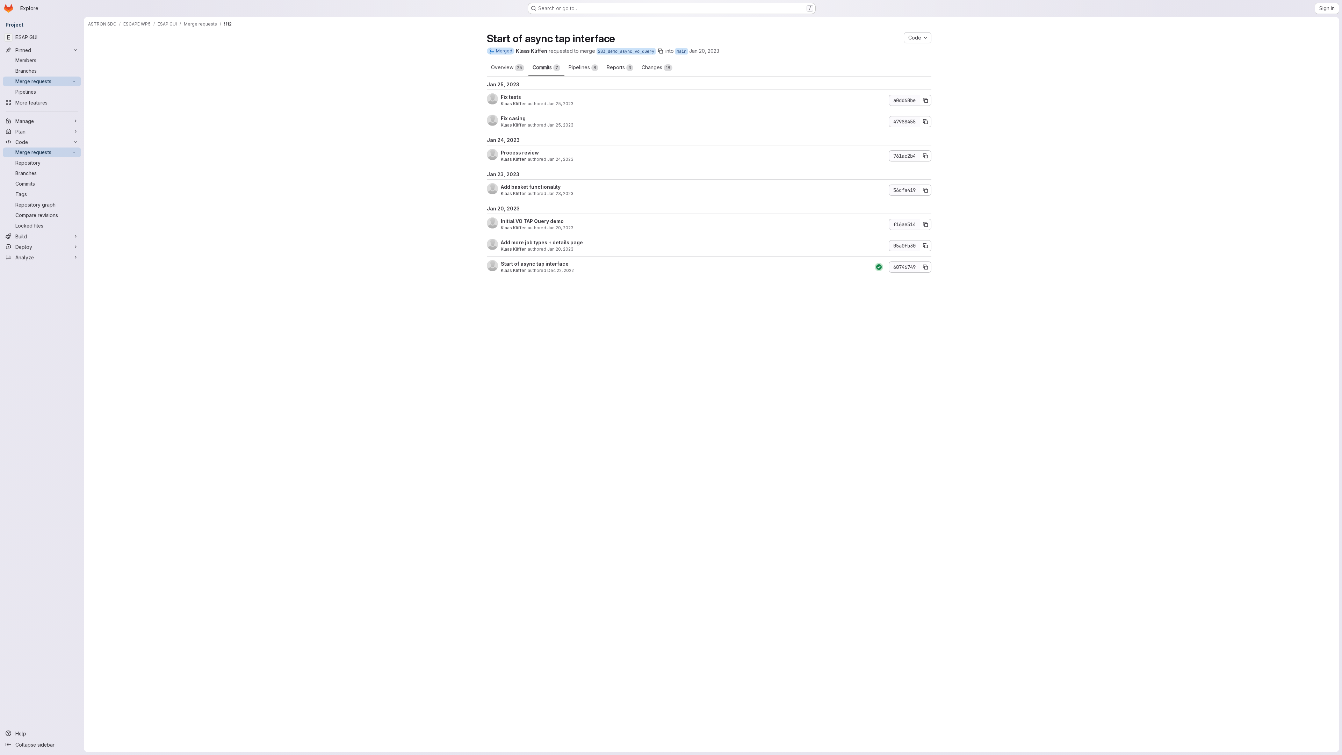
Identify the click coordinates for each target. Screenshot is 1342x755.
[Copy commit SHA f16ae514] (925, 224)
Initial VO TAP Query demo (532, 221)
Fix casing (513, 118)
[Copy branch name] (660, 51)
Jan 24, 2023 (560, 159)
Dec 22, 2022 (560, 270)
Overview (506, 67)
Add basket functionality (531, 187)
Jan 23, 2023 (560, 193)
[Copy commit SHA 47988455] (925, 121)
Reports (619, 67)
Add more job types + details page (542, 242)
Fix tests (511, 97)
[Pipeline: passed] (879, 267)
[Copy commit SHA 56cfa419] (925, 190)
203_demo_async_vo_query (626, 51)
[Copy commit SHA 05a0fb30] (925, 245)
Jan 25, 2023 (560, 103)
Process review (520, 153)
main (681, 51)
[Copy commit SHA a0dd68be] (925, 100)
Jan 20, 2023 (704, 51)
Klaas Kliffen (514, 103)
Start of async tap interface (535, 264)
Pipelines (582, 67)
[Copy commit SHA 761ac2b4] (925, 155)
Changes (656, 67)
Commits (545, 67)
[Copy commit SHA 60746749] (925, 267)
